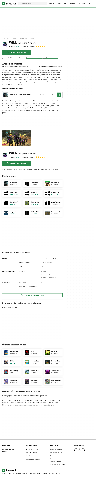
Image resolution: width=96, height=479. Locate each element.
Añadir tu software (31, 453)
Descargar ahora (18, 52)
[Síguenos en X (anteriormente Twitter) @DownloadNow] (79, 449)
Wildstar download (8, 308)
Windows (51, 3)
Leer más (60, 66)
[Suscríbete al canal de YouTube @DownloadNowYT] (83, 449)
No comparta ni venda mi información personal (57, 460)
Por (12, 46)
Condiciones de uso (56, 453)
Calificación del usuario (28, 46)
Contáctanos (29, 456)
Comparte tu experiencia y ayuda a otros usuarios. (42, 58)
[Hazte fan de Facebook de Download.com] (75, 449)
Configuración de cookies (57, 464)
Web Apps (82, 3)
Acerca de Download (32, 449)
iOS (65, 3)
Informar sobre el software (34, 295)
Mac (59, 3)
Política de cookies (55, 456)
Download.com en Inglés (33, 459)
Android (72, 3)
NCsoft (38, 392)
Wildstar (22, 43)
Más (90, 3)
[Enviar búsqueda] (19, 3)
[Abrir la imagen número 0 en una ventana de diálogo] (16, 138)
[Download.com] (9, 3)
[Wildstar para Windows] (5, 44)
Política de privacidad (56, 449)
